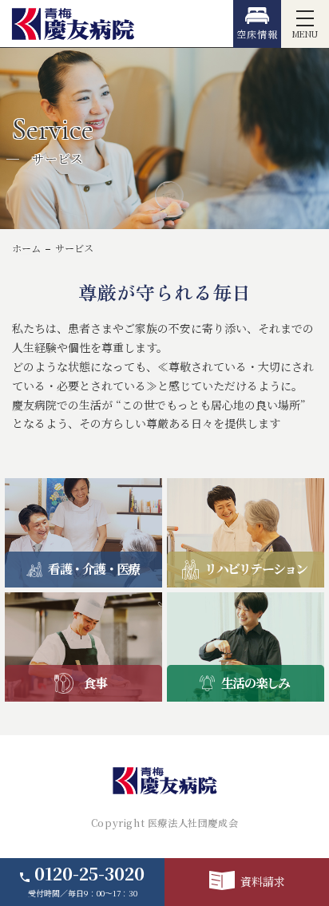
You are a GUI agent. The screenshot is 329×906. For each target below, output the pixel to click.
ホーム (26, 248)
